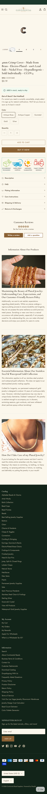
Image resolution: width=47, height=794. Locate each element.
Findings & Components (10, 550)
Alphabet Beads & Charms (11, 495)
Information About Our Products (23, 249)
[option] (23, 30)
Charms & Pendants (9, 528)
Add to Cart (23, 142)
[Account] (39, 9)
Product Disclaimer (9, 684)
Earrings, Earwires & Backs (11, 543)
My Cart (5, 623)
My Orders (6, 626)
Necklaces (5, 572)
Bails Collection (7, 502)
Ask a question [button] (33, 235)
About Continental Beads (11, 655)
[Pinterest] (24, 746)
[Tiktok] (19, 746)
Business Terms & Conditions (12, 658)
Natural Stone (7, 568)
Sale (3, 587)
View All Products (8, 605)
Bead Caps (6, 506)
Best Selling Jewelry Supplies (12, 517)
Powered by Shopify (30, 786)
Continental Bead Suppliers (15, 786)
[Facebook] (7, 746)
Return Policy (6, 688)
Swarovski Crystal (8, 602)
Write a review (14, 235)
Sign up (8, 739)
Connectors (6, 535)
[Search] (7, 9)
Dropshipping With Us (10, 673)
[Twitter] (3, 746)
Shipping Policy (7, 692)
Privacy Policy (7, 681)
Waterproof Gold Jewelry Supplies (14, 609)
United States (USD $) (12, 773)
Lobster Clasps (7, 565)
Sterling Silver (7, 598)
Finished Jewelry (7, 554)
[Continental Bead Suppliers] (23, 9)
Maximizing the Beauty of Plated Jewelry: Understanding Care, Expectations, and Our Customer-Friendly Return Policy (22, 294)
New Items (5, 576)
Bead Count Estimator (10, 706)
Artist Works (6, 498)
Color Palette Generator (10, 710)
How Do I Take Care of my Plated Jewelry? (23, 455)
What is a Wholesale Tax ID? (12, 637)
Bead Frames (6, 510)
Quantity (5, 128)
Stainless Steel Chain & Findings (13, 594)
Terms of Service (8, 695)
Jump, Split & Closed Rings (12, 561)
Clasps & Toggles (8, 532)
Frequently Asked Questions (12, 677)
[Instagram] (11, 746)
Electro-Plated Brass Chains (12, 546)
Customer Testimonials (10, 666)
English (6, 780)
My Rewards (6, 630)
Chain (4, 524)
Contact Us (6, 662)
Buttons (4, 520)
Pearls (4, 580)
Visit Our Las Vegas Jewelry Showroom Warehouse (20, 699)
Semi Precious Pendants (10, 591)
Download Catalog (9, 670)
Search (4, 651)
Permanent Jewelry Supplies (12, 583)
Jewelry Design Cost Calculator (13, 703)
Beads (4, 513)
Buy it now (23, 150)
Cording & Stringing (9, 539)
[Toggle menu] (2, 9)
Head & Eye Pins (8, 557)
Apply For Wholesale (9, 634)
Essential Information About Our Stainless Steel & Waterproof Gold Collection (23, 372)
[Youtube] (15, 746)
